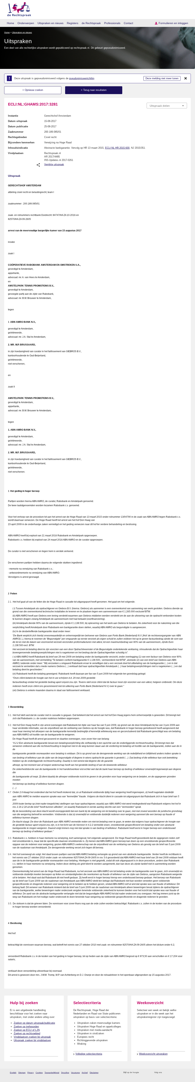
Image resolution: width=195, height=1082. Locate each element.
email (147, 1073)
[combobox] (167, 105)
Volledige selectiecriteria (88, 1053)
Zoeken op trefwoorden (26, 1026)
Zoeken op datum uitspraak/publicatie (34, 1022)
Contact (128, 23)
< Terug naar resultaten (93, 90)
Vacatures (75, 1073)
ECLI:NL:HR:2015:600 (117, 147)
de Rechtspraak (91, 23)
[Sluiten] (185, 78)
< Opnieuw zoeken (32, 90)
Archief (85, 1073)
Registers (72, 23)
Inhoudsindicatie (18, 147)
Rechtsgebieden (17, 137)
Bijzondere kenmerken (21, 142)
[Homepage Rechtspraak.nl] (17, 8)
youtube (185, 1073)
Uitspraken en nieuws (50, 23)
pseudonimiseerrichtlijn (81, 78)
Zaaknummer (15, 131)
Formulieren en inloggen (173, 23)
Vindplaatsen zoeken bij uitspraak (32, 1036)
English (13, 1073)
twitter (165, 1073)
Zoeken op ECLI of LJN (27, 1030)
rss (143, 1073)
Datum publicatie (18, 126)
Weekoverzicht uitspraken (153, 1053)
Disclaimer (94, 1073)
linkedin (180, 1073)
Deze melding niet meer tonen (161, 78)
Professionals (112, 23)
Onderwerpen (26, 23)
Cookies (39, 1073)
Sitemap (22, 1073)
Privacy (30, 1073)
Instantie (13, 115)
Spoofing (65, 1073)
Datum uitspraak (17, 121)
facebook (170, 1073)
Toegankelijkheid (52, 1073)
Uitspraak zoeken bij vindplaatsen (32, 1040)
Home (10, 23)
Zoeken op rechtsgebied (27, 1033)
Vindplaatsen (15, 153)
